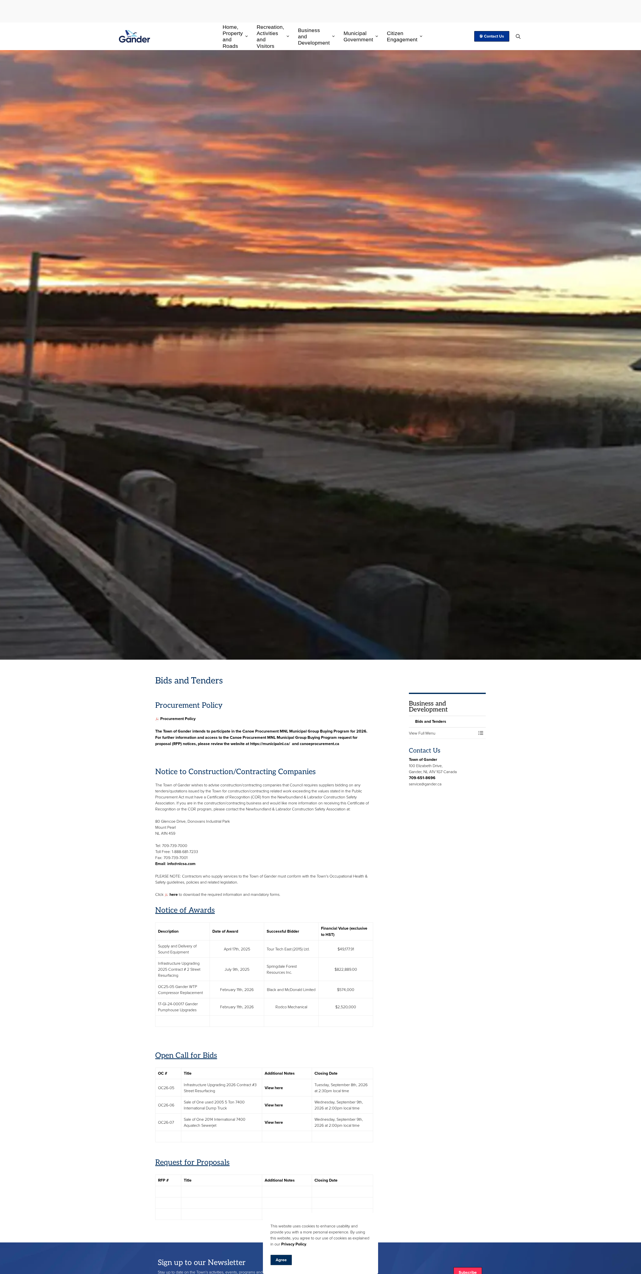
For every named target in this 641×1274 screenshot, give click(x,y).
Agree (281, 1260)
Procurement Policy (178, 719)
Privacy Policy (293, 1244)
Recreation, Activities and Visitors (270, 36)
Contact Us (494, 36)
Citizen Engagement (402, 36)
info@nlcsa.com (181, 864)
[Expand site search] (518, 36)
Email (160, 864)
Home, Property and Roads (233, 36)
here (173, 894)
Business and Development (314, 36)
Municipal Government (358, 36)
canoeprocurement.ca (319, 744)
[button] (442, 733)
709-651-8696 (422, 778)
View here (274, 1088)
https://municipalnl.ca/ (270, 744)
